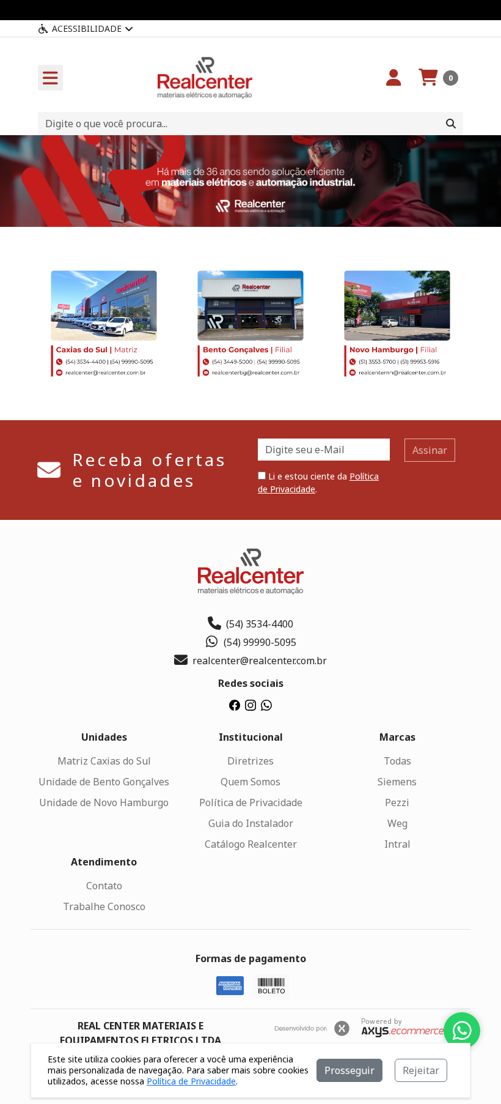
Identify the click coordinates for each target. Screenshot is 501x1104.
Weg (397, 823)
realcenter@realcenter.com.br (259, 660)
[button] (438, 77)
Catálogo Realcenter (251, 844)
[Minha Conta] (393, 77)
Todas (397, 761)
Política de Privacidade (250, 802)
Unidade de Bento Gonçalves (103, 781)
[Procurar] (451, 123)
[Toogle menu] (50, 78)
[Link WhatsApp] (266, 704)
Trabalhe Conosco (104, 906)
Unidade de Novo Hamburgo (104, 802)
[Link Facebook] (234, 704)
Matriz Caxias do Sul (104, 761)
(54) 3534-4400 (259, 624)
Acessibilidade (87, 28)
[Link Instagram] (250, 704)
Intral (397, 844)
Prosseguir (349, 1070)
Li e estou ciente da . (318, 482)
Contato (104, 885)
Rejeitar (421, 1070)
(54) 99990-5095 (260, 642)
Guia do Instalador (250, 823)
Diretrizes (250, 761)
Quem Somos (250, 781)
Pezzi (397, 802)
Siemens (397, 781)
